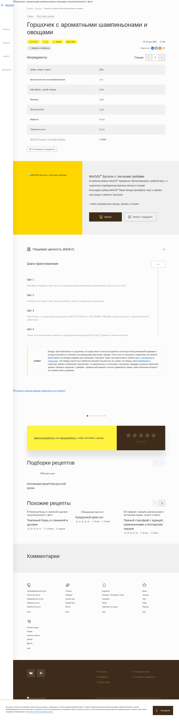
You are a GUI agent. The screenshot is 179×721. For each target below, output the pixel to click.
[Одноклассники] (160, 48)
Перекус (145, 607)
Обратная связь (142, 672)
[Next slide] (162, 462)
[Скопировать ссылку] (163, 48)
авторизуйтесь (68, 438)
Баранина (106, 591)
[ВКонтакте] (152, 48)
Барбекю (69, 595)
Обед (144, 603)
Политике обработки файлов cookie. (39, 712)
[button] (87, 416)
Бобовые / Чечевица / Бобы (113, 595)
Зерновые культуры (110, 607)
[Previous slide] (155, 462)
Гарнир (29, 631)
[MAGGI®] (6, 8)
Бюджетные (70, 603)
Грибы (104, 603)
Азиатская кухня (33, 595)
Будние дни (70, 599)
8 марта (69, 591)
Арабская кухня (33, 603)
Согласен (165, 710)
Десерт (30, 639)
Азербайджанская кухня (36, 591)
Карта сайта (104, 682)
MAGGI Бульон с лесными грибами (47, 139)
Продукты (6, 43)
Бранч (144, 591)
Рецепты (6, 29)
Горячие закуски (33, 635)
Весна (68, 607)
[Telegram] (156, 48)
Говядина (105, 599)
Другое (29, 643)
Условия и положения (144, 677)
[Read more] (48, 480)
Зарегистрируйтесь (44, 438)
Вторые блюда (33, 627)
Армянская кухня (34, 607)
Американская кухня (35, 599)
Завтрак (145, 595)
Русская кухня (45, 16)
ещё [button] (28, 612)
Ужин (30, 16)
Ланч (144, 599)
